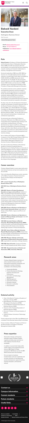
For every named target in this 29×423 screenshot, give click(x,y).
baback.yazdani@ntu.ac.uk (13, 44)
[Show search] (27, 3)
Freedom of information (6, 415)
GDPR (16, 415)
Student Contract (5, 417)
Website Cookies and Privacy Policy (20, 417)
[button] (2, 377)
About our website (5, 413)
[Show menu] (23, 3)
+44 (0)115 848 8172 (11, 46)
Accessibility (15, 413)
